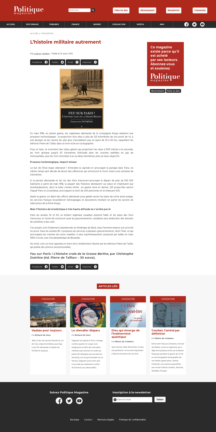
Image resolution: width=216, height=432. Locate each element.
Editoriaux (32, 24)
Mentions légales (105, 420)
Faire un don (121, 10)
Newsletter (174, 10)
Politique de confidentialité (132, 420)
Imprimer (87, 62)
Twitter (55, 62)
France (75, 24)
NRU (162, 24)
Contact (88, 420)
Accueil (11, 24)
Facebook (37, 62)
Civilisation (118, 24)
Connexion (200, 10)
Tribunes (54, 24)
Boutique (74, 420)
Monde (97, 24)
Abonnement (147, 10)
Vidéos (140, 24)
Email (70, 62)
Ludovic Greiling (42, 54)
